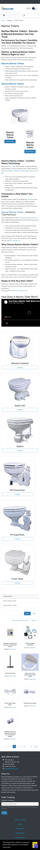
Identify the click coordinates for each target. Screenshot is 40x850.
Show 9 (33, 620)
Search (27, 613)
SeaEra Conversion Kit (13, 240)
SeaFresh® (31, 199)
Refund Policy (20, 833)
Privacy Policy (20, 828)
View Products (10, 141)
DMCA (20, 824)
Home (3, 20)
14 (31, 746)
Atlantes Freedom (20, 171)
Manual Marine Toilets (12, 212)
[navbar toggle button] (3, 16)
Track (4, 813)
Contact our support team (20, 290)
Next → (35, 747)
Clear (33, 613)
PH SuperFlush (22, 217)
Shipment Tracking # (7, 800)
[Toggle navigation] (2, 2)
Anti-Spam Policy (20, 837)
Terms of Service (20, 820)
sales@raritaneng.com (11, 768)
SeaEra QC (32, 171)
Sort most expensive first (20, 620)
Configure (20, 367)
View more (12, 649)
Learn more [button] (7, 847)
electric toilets (11, 166)
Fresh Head (33, 217)
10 (24, 746)
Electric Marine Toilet (9, 601)
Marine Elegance (9, 171)
